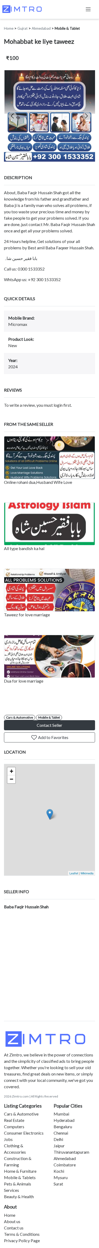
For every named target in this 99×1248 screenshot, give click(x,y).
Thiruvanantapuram (71, 1151)
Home (8, 28)
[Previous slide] (12, 116)
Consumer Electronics (24, 1132)
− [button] (11, 779)
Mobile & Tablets (20, 1177)
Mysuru (61, 1177)
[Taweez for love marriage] (49, 590)
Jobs (8, 1139)
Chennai (61, 1132)
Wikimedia (87, 873)
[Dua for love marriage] (49, 656)
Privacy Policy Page (22, 1240)
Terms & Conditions (22, 1234)
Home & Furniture (20, 1171)
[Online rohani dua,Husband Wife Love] (49, 457)
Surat (58, 1183)
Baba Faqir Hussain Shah (26, 906)
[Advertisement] (49, 968)
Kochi (59, 1171)
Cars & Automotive (19, 717)
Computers (14, 1126)
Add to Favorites (52, 737)
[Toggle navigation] (88, 9)
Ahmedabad (41, 28)
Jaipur (59, 1145)
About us (12, 1221)
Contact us (13, 1227)
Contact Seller (49, 725)
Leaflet (73, 873)
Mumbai (61, 1113)
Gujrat (22, 28)
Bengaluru (63, 1126)
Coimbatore (65, 1164)
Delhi (58, 1139)
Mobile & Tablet (67, 28)
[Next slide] (86, 116)
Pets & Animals (17, 1183)
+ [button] (11, 771)
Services (11, 1190)
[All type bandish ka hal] (49, 524)
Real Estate (14, 1120)
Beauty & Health (19, 1196)
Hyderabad (64, 1120)
